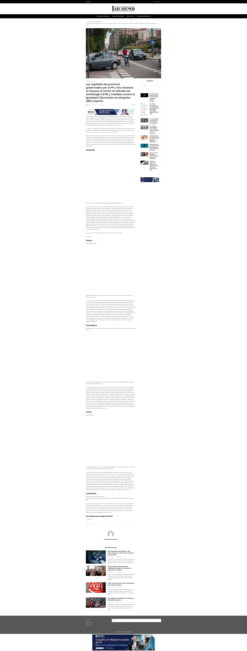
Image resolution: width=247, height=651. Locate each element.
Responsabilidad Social (90, 81)
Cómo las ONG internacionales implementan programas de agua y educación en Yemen (119, 568)
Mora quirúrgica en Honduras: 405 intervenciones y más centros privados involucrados (121, 553)
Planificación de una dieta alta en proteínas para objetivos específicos (154, 138)
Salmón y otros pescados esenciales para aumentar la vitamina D (154, 155)
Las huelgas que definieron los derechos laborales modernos (121, 599)
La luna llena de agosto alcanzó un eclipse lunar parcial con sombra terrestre (154, 97)
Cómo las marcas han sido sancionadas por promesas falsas (121, 584)
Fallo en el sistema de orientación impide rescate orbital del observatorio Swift (154, 166)
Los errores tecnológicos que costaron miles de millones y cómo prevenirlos (154, 129)
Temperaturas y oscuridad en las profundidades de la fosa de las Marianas (154, 147)
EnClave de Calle (115, 314)
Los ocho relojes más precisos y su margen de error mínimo (154, 121)
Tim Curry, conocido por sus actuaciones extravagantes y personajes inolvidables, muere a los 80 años (154, 109)
